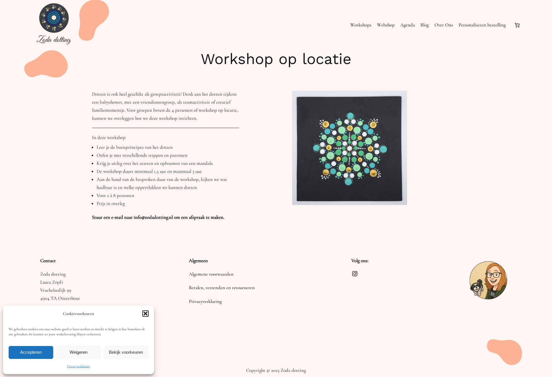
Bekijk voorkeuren (126, 352)
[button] (145, 313)
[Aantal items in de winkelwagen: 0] (517, 25)
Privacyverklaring (78, 366)
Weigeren (78, 352)
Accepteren (31, 352)
